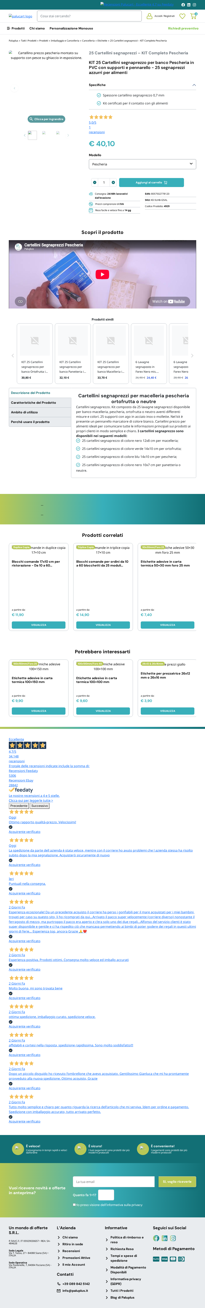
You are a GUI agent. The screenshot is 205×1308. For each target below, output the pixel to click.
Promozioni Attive (76, 1258)
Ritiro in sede (72, 1244)
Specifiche (97, 85)
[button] (14, 88)
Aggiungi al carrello (149, 182)
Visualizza (38, 625)
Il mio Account (73, 1264)
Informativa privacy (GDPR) (126, 1281)
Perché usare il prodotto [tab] (30, 422)
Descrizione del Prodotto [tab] (30, 393)
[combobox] (142, 164)
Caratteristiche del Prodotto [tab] (33, 403)
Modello (95, 155)
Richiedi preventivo (183, 28)
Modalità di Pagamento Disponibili (128, 1269)
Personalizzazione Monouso (71, 28)
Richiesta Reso (122, 1249)
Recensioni (71, 1251)
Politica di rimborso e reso (127, 1239)
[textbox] (99, 164)
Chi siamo (37, 28)
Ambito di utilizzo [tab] (24, 412)
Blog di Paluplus (123, 1297)
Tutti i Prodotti (122, 1291)
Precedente (18, 806)
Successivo (39, 806)
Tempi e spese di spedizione (124, 1258)
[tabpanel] (133, 433)
